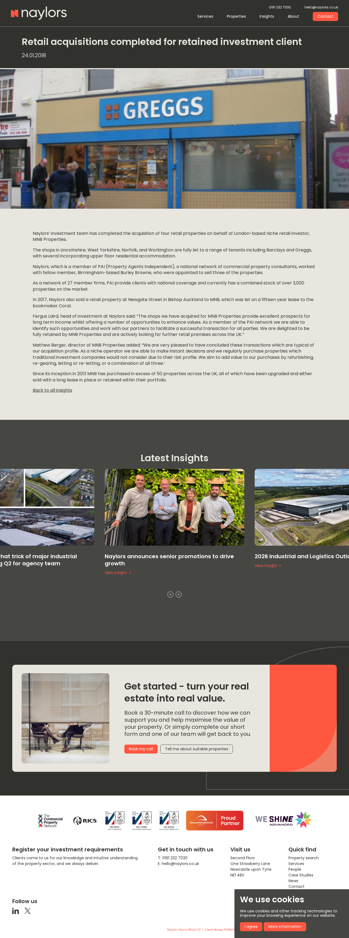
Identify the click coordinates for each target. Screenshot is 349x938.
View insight (116, 565)
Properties (236, 16)
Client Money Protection (221, 929)
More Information (285, 926)
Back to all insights (52, 390)
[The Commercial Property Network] (50, 820)
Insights (267, 16)
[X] (27, 910)
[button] (170, 594)
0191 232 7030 (280, 7)
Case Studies (300, 875)
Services (205, 16)
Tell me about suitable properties (196, 749)
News (293, 881)
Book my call (141, 749)
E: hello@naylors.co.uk (178, 863)
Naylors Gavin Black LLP (184, 929)
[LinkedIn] (15, 910)
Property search (303, 858)
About (293, 16)
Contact (325, 16)
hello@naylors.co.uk (321, 7)
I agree (251, 926)
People (294, 869)
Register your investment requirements (67, 849)
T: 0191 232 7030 (173, 858)
